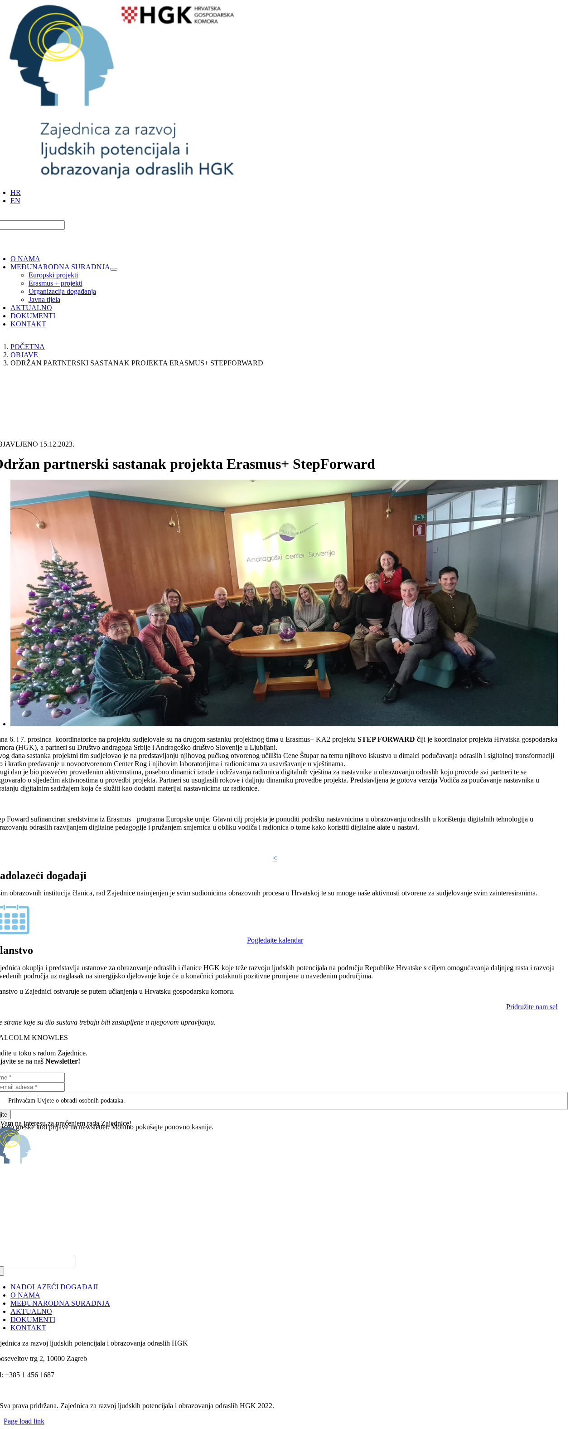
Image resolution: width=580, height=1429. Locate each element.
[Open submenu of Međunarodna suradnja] (113, 269)
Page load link (24, 1421)
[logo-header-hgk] (122, 177)
